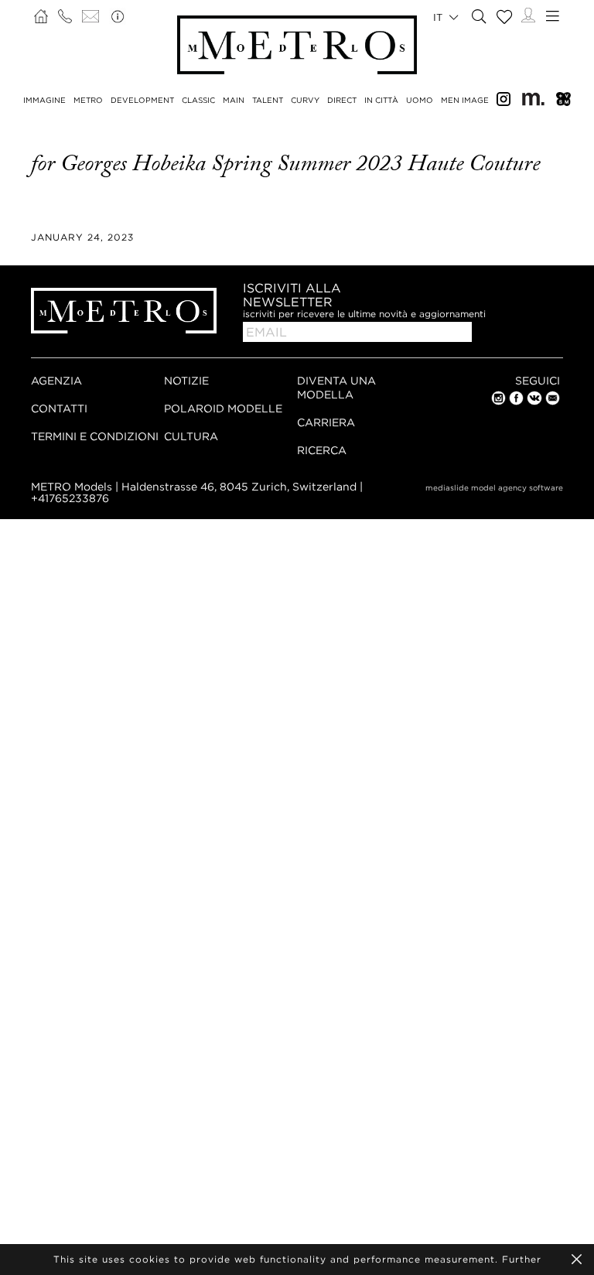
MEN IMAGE (465, 100)
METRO (88, 100)
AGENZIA (56, 380)
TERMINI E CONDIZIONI (95, 436)
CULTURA (191, 436)
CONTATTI (59, 408)
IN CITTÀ (381, 100)
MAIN (233, 100)
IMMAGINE (44, 100)
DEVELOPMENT (142, 100)
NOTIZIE (186, 380)
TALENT (267, 100)
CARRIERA (326, 422)
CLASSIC (198, 100)
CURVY (305, 100)
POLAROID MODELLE (223, 408)
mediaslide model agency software (494, 488)
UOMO (419, 100)
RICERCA (321, 450)
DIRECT (342, 100)
